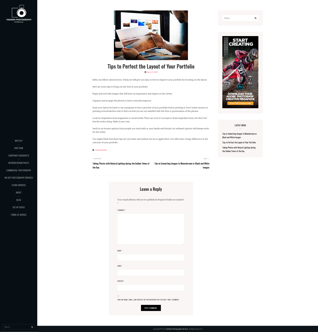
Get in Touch (19, 207)
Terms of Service (18, 214)
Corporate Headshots (18, 155)
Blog (18, 200)
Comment (121, 210)
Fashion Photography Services (177, 329)
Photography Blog (101, 150)
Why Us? (19, 140)
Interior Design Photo (18, 162)
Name (119, 250)
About (19, 192)
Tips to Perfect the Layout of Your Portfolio (239, 142)
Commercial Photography (18, 170)
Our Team (18, 148)
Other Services (19, 185)
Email (120, 265)
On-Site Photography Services (18, 177)
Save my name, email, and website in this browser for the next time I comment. (148, 299)
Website (120, 281)
